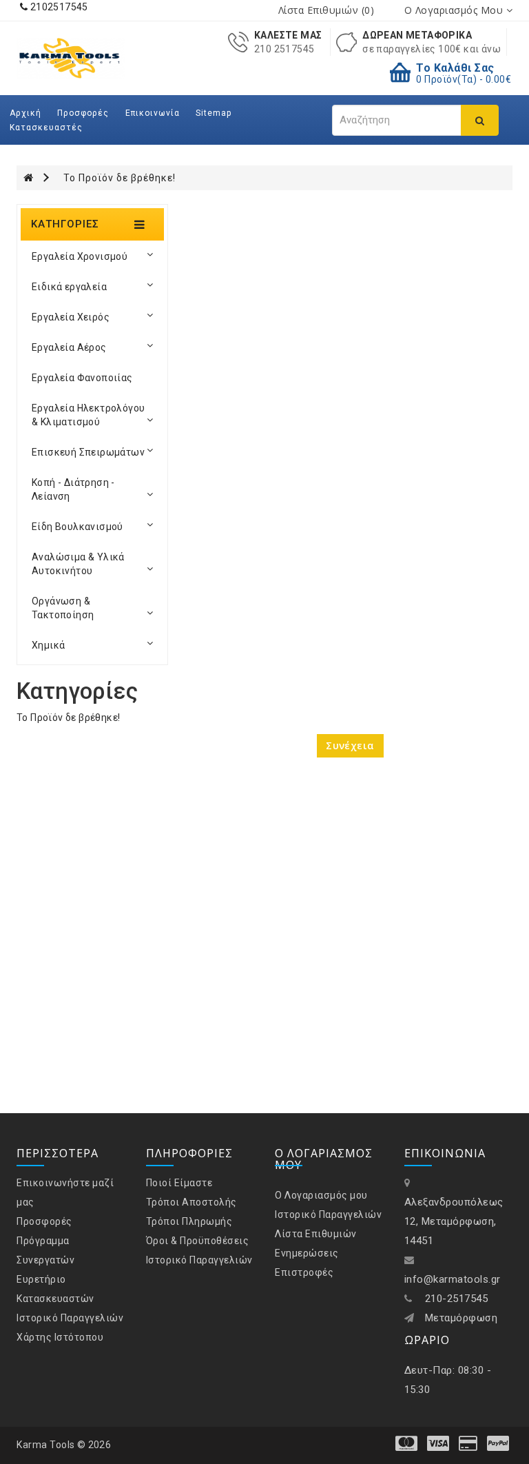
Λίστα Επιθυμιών (316, 1233)
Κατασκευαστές (46, 127)
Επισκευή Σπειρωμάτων (88, 452)
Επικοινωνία (152, 113)
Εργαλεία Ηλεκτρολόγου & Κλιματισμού (88, 415)
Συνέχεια (350, 745)
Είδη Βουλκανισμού (77, 526)
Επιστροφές (304, 1272)
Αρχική (25, 113)
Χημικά (48, 645)
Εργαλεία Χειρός (71, 317)
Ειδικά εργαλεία (69, 286)
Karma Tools (46, 1444)
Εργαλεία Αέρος (69, 347)
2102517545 (57, 6)
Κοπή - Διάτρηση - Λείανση (73, 489)
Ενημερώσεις (307, 1253)
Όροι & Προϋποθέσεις (197, 1240)
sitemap (213, 113)
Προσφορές (83, 113)
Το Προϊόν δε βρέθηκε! (119, 177)
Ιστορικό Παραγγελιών (70, 1317)
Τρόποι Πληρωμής (189, 1221)
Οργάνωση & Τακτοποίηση (63, 608)
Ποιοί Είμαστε (179, 1182)
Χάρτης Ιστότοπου (60, 1337)
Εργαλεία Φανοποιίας (82, 377)
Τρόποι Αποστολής (191, 1202)
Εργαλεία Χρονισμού (79, 256)
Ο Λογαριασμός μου (321, 1195)
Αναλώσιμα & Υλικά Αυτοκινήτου (78, 563)
